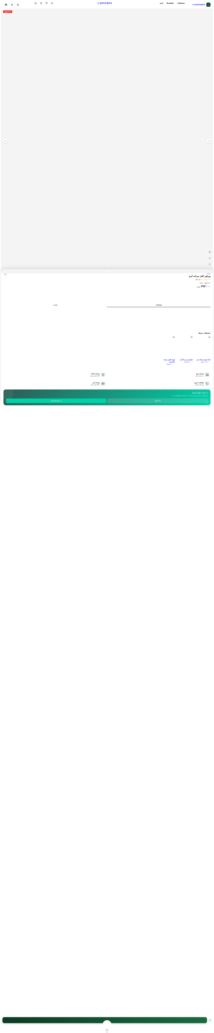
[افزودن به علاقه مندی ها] (5, 274)
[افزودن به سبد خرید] (104, 1020)
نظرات (55, 305)
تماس (156, 401)
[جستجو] (52, 3)
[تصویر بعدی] (5, 141)
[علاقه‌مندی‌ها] (46, 3)
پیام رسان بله (55, 401)
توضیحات (159, 305)
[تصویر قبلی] (209, 141)
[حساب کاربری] (41, 3)
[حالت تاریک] (35, 3)
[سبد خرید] (30, 3)
